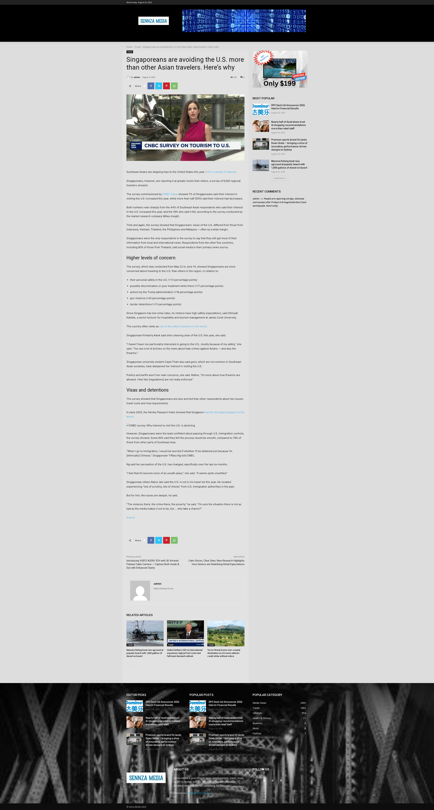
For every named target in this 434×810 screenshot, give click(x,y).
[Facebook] (150, 85)
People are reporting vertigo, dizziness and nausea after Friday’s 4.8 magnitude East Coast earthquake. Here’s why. (279, 202)
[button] (303, 38)
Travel (138, 46)
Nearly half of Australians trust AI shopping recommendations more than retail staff (288, 125)
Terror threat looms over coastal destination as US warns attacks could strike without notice (223, 653)
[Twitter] (158, 85)
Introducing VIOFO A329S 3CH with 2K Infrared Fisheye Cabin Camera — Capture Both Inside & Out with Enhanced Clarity (152, 564)
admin (137, 77)
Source (130, 517)
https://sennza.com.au (163, 588)
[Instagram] (264, 780)
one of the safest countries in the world (182, 326)
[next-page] (134, 664)
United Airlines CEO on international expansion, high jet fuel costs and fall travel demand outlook (184, 653)
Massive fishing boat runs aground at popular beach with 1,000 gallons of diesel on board (144, 653)
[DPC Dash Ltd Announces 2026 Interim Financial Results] (261, 109)
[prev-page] (128, 664)
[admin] (128, 77)
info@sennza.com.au (198, 793)
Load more (279, 178)
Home (129, 46)
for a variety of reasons (222, 171)
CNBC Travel (170, 194)
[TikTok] (272, 780)
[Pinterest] (166, 85)
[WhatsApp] (174, 85)
